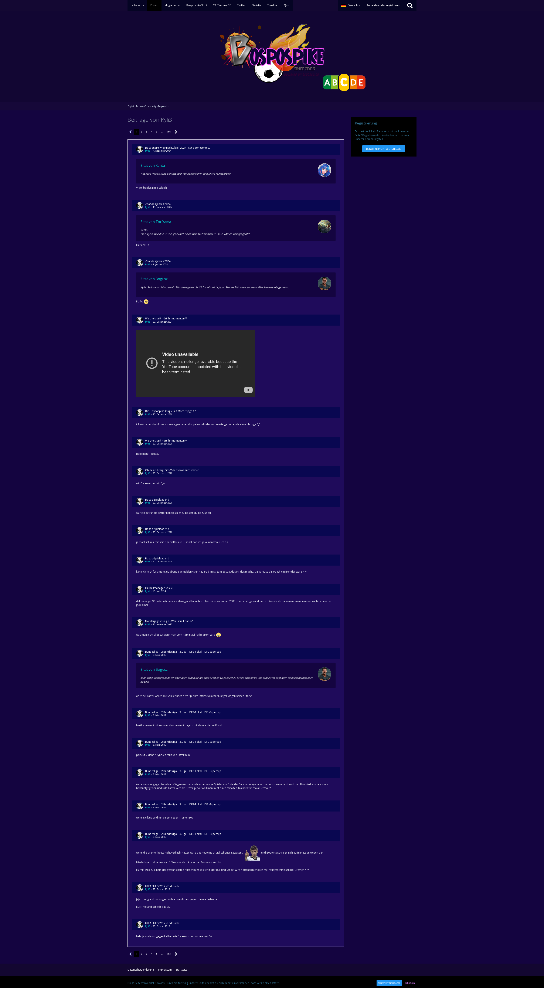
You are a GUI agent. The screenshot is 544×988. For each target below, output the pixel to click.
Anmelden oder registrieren (383, 5)
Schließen (410, 982)
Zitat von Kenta (152, 165)
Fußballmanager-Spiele (159, 588)
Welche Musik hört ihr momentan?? (166, 318)
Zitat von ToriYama (155, 221)
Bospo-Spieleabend (157, 499)
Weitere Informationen (389, 982)
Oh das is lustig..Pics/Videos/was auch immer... (173, 470)
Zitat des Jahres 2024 (157, 204)
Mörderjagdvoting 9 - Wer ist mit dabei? (169, 621)
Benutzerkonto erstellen (383, 149)
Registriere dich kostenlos (378, 135)
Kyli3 (147, 150)
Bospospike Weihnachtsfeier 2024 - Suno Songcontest (177, 148)
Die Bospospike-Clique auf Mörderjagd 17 (170, 411)
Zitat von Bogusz (154, 279)
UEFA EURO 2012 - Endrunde (162, 886)
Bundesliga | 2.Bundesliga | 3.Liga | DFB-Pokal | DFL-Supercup (183, 651)
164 (169, 131)
